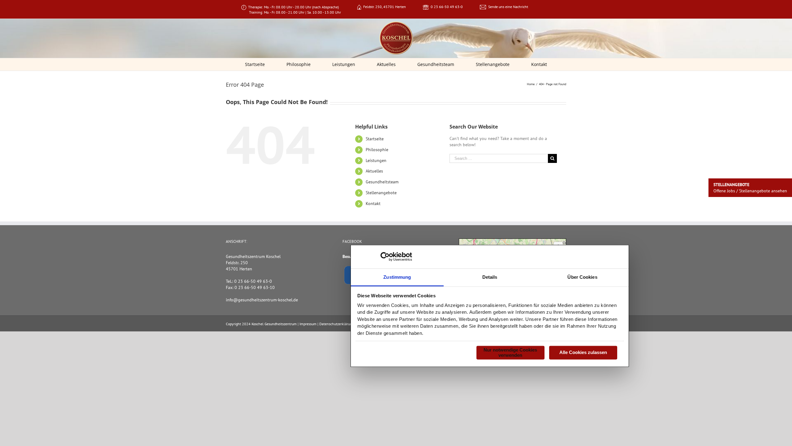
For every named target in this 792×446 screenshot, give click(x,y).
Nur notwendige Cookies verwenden (510, 352)
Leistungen (376, 160)
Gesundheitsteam (382, 182)
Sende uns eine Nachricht (508, 6)
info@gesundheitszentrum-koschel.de (262, 300)
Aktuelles (374, 171)
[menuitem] (259, 64)
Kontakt (373, 203)
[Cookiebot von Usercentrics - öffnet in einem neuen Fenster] (385, 256)
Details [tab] (489, 276)
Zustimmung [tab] (397, 276)
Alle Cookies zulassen (583, 352)
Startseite (375, 139)
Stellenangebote (381, 192)
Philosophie (377, 149)
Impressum (307, 323)
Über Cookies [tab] (582, 276)
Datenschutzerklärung (336, 323)
